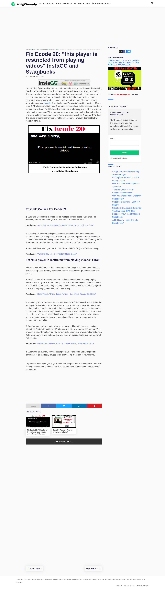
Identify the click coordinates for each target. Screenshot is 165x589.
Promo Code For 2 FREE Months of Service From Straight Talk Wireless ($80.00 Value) (124, 63)
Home (28, 49)
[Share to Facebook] (48, 406)
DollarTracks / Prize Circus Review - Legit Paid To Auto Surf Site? (66, 294)
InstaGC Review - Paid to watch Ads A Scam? (62, 431)
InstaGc (47, 103)
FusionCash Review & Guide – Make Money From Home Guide (65, 343)
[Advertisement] (82, 27)
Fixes (33, 49)
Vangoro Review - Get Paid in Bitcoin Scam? (57, 254)
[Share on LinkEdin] (79, 406)
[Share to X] (64, 406)
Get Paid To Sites (42, 49)
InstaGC (53, 49)
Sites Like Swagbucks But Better (126, 208)
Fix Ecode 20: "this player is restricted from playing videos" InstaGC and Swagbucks (61, 63)
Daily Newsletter (120, 158)
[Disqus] (64, 473)
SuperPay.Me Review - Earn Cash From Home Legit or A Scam (65, 225)
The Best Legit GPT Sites (123, 211)
